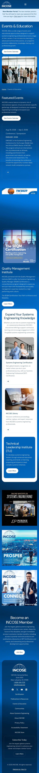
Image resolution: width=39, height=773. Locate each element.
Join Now (19, 652)
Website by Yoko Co (19, 769)
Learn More (8, 304)
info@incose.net (19, 685)
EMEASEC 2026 (12, 137)
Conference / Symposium (16, 133)
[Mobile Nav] (25, 4)
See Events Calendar (11, 52)
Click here (17, 16)
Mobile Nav (25, 4)
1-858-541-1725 (19, 682)
